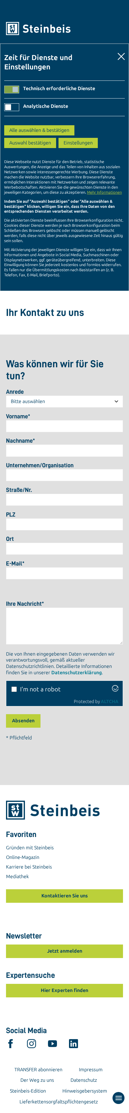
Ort (10, 539)
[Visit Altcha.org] (115, 689)
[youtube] (52, 1045)
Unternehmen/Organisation (40, 465)
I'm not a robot (40, 689)
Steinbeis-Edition (28, 1091)
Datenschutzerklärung (76, 672)
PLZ (10, 514)
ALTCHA (109, 701)
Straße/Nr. (19, 490)
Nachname (20, 441)
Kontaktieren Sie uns (64, 896)
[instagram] (31, 1045)
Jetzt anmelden (64, 951)
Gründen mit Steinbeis (30, 848)
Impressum (91, 1069)
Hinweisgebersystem (84, 1091)
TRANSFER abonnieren (38, 1069)
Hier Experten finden (64, 990)
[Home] (64, 28)
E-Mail (15, 563)
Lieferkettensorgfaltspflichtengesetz (59, 1102)
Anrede (15, 392)
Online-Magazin (22, 857)
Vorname (18, 416)
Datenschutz (83, 1080)
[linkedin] (73, 1045)
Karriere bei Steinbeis (29, 867)
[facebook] (10, 1045)
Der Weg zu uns (37, 1080)
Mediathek (17, 876)
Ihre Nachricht (25, 604)
